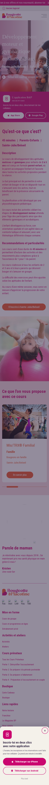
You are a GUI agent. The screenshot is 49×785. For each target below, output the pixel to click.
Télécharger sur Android (26, 770)
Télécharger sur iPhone (26, 761)
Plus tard (24, 779)
